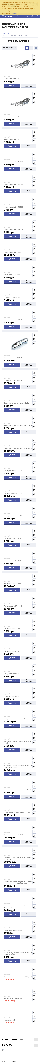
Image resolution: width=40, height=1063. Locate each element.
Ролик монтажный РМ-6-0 (12, 561)
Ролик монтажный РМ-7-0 (12, 583)
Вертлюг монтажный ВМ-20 (13, 320)
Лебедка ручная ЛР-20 (11, 696)
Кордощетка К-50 (10, 1020)
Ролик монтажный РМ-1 (12, 628)
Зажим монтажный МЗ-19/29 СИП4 (15, 835)
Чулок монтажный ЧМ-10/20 (13, 79)
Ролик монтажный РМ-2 (12, 651)
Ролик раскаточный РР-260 (13, 493)
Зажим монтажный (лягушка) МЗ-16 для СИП (19, 403)
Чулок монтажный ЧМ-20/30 (13, 117)
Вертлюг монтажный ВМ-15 (13, 297)
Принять (14, 13)
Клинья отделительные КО (13, 930)
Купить (13, 85)
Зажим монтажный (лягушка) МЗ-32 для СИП (19, 448)
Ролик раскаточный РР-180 (13, 471)
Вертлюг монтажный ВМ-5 (13, 275)
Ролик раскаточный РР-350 (13, 516)
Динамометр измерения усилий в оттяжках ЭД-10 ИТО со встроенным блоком (18, 882)
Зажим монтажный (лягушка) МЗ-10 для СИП (19, 977)
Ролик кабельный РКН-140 (13, 606)
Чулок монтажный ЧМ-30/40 (13, 139)
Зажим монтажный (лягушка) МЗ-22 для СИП (19, 425)
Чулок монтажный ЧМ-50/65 (13, 184)
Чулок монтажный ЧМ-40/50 (13, 162)
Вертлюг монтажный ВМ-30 (13, 358)
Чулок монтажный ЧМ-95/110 (13, 252)
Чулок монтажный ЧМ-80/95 (13, 229)
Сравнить (34, 64)
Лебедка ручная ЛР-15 (11, 674)
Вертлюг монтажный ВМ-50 (13, 380)
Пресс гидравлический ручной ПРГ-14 (17, 812)
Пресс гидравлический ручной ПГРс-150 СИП (19, 790)
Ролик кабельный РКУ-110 (13, 998)
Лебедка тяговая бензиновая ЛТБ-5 (16, 719)
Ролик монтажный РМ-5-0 (12, 538)
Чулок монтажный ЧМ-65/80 (13, 207)
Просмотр (34, 56)
